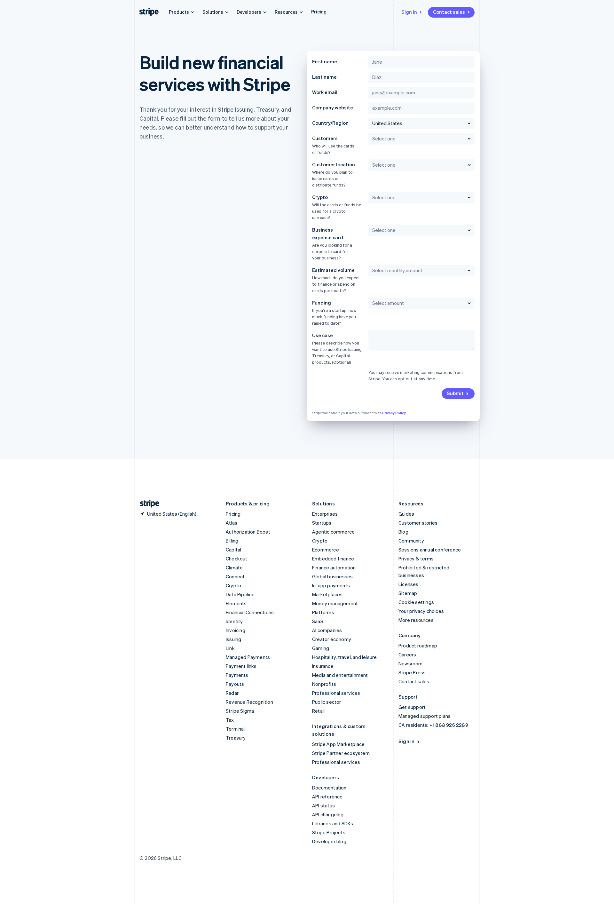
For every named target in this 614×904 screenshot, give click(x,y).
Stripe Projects (328, 832)
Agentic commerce (333, 531)
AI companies (327, 630)
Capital (233, 549)
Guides (406, 514)
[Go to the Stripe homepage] (147, 504)
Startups (322, 522)
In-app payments (331, 585)
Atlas (231, 522)
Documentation (329, 787)
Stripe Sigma (240, 711)
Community (411, 540)
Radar (232, 693)
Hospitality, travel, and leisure (344, 657)
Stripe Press (412, 672)
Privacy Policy (394, 413)
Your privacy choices (421, 611)
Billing (232, 540)
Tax (230, 720)
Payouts (235, 684)
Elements (236, 603)
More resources (416, 620)
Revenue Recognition (249, 702)
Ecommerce (325, 549)
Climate (234, 567)
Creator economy (331, 639)
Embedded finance (333, 558)
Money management (335, 603)
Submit (455, 393)
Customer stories (417, 522)
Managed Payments (248, 657)
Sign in (409, 12)
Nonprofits (324, 684)
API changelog (328, 814)
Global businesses (332, 576)
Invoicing (235, 630)
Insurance (323, 666)
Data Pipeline (240, 594)
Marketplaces (327, 594)
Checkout (237, 558)
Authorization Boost (248, 531)
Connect (235, 576)
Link (230, 648)
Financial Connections (250, 612)
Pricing (319, 11)
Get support (412, 707)
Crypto (233, 585)
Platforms (323, 612)
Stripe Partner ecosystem (341, 753)
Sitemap (407, 593)
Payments (237, 675)
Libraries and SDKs (332, 823)
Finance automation (334, 567)
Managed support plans (424, 716)
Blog (403, 531)
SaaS (317, 621)
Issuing (233, 639)
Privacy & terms (416, 558)
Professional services (336, 693)
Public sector (326, 702)
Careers (407, 654)
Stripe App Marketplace (338, 744)
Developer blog (329, 841)
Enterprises (325, 514)
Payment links (241, 666)
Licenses (408, 584)
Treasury (236, 737)
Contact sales (449, 12)
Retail (318, 711)
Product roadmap (417, 645)
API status (323, 805)
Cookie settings (416, 602)
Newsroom (410, 663)
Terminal (235, 729)
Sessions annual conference (429, 549)
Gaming (320, 648)
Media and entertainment (340, 675)
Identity (234, 621)
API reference (327, 796)
